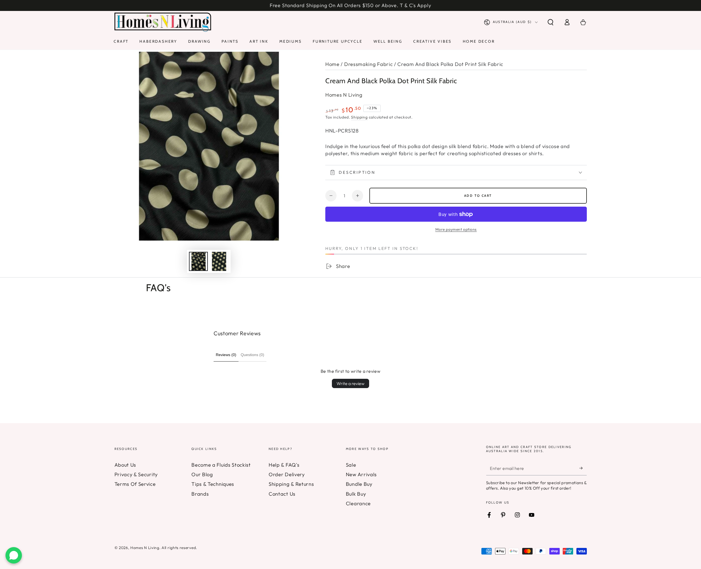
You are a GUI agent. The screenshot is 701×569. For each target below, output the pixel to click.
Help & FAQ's (284, 465)
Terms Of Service (135, 484)
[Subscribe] (583, 468)
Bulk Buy (356, 494)
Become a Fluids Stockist (221, 465)
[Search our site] (550, 22)
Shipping (359, 117)
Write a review (350, 383)
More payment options (456, 229)
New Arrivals (361, 474)
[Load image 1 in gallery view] (198, 261)
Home (332, 64)
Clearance (358, 503)
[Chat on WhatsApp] (13, 555)
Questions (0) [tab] (252, 355)
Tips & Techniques (212, 484)
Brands (200, 494)
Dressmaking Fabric (368, 64)
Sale (351, 465)
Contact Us (282, 494)
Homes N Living (344, 95)
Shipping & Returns (291, 484)
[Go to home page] (162, 22)
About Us (125, 465)
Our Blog (202, 474)
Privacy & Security (136, 474)
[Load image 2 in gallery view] (219, 261)
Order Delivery (287, 474)
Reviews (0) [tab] (226, 355)
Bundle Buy (359, 484)
